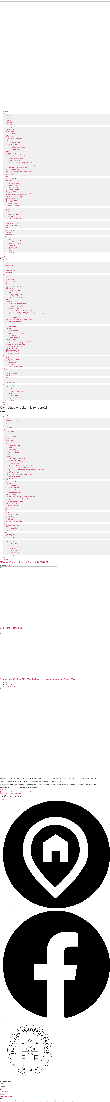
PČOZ (7, 119)
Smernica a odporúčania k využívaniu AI (20, 162)
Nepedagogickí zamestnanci (17, 147)
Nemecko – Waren (14, 241)
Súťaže (8, 115)
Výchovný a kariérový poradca (14, 198)
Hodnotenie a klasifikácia (16, 158)
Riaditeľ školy (10, 129)
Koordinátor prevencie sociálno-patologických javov (21, 193)
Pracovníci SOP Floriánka (16, 149)
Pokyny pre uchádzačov (13, 211)
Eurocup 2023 (10, 231)
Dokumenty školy (11, 153)
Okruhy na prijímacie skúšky (14, 214)
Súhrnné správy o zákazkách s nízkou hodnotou (19, 171)
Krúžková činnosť (11, 178)
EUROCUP (6, 229)
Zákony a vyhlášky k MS (16, 185)
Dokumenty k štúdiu (11, 203)
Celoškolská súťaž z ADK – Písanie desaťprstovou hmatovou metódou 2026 (37, 679)
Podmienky (9, 213)
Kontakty (5, 256)
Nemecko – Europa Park (16, 243)
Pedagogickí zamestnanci (16, 146)
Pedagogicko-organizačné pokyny (19, 155)
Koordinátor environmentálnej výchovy (17, 194)
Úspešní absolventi (8, 252)
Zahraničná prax (10, 238)
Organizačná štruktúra (15, 142)
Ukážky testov (10, 216)
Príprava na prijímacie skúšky (14, 218)
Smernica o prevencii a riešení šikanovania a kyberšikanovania (26, 166)
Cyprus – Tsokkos (14, 247)
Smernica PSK (10, 175)
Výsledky (8, 209)
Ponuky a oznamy (11, 133)
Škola (4, 126)
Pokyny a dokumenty (15, 240)
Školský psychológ (11, 200)
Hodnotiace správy (14, 160)
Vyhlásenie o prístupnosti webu (46, 1101)
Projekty (8, 120)
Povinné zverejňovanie (12, 169)
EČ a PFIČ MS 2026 (14, 184)
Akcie (4, 113)
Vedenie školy (13, 144)
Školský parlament (11, 191)
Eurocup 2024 (10, 232)
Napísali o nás (10, 131)
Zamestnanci (9, 140)
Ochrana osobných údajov (13, 173)
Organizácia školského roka (14, 138)
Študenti (5, 176)
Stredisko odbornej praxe (13, 222)
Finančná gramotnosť (12, 122)
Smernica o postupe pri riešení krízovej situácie (22, 164)
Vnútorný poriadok (14, 156)
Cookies (29, 1101)
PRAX (4, 236)
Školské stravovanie (11, 225)
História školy (10, 128)
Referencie (9, 124)
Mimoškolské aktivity (12, 117)
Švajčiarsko (12, 245)
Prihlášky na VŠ (13, 187)
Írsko (10, 250)
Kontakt (8, 227)
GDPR (34, 1101)
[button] (55, 258)
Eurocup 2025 (10, 234)
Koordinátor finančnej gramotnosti (15, 196)
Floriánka (5, 220)
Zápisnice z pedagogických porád (18, 167)
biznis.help (70, 1101)
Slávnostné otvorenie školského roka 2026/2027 (24, 562)
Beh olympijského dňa (11, 628)
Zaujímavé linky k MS (15, 189)
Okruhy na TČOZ (13, 182)
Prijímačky (6, 207)
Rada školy (9, 151)
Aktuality (5, 111)
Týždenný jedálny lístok (12, 223)
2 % (4, 254)
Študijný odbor (10, 137)
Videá (7, 135)
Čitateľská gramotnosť (12, 202)
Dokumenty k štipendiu (12, 205)
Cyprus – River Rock (14, 249)
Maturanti (8, 180)
